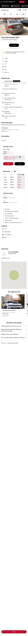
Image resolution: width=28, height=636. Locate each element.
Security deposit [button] (8, 81)
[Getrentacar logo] (5, 10)
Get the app (22, 1)
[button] (18, 10)
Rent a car (3, 343)
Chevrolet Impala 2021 (12, 343)
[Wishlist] (23, 10)
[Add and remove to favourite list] (23, 295)
